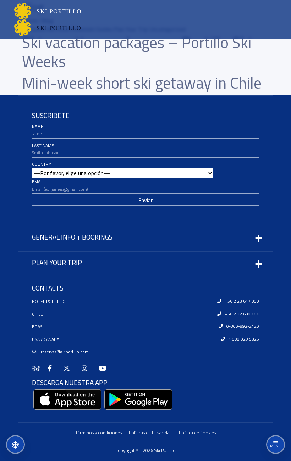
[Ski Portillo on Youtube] (105, 368)
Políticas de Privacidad (150, 432)
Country (41, 164)
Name (37, 126)
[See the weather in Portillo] (15, 444)
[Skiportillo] (40, 19)
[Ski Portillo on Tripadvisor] (40, 368)
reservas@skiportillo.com (64, 351)
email (38, 181)
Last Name (43, 145)
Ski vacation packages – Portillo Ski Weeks (137, 51)
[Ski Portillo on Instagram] (87, 368)
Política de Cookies (197, 432)
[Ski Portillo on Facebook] (53, 368)
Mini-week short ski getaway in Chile (142, 83)
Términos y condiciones (98, 432)
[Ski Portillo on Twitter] (70, 368)
